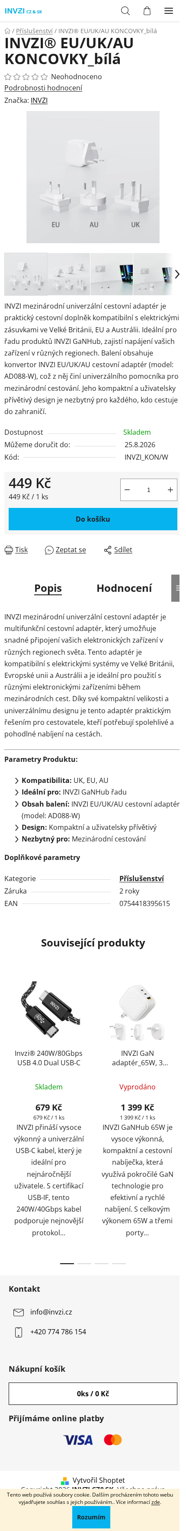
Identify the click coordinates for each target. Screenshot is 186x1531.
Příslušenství (141, 878)
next (177, 1044)
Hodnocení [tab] (124, 588)
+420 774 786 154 (58, 1331)
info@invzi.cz (51, 1312)
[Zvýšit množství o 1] (170, 490)
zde (155, 1502)
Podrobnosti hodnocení (43, 88)
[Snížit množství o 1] (127, 490)
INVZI (39, 100)
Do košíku (93, 519)
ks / (93, 1393)
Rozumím (91, 1517)
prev (9, 1044)
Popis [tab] (48, 588)
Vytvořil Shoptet (99, 1480)
